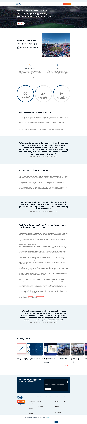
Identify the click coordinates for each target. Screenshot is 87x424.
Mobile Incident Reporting (32, 401)
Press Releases (57, 406)
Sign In (21, 404)
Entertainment (39, 401)
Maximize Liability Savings (58, 412)
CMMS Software (31, 408)
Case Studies (56, 408)
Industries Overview (40, 398)
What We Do (30, 398)
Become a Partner (48, 400)
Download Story (20, 23)
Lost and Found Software (32, 411)
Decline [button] (60, 421)
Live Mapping (30, 399)
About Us (64, 398)
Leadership (64, 399)
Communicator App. (40, 296)
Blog (55, 403)
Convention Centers (40, 406)
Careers (64, 401)
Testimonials (56, 399)
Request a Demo (21, 401)
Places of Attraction (40, 403)
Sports (38, 399)
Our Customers (57, 401)
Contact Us (64, 403)
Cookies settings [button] (52, 421)
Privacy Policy (48, 417)
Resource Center (57, 398)
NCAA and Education (40, 404)
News (55, 404)
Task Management (31, 413)
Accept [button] (56, 421)
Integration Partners (48, 399)
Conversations (30, 296)
